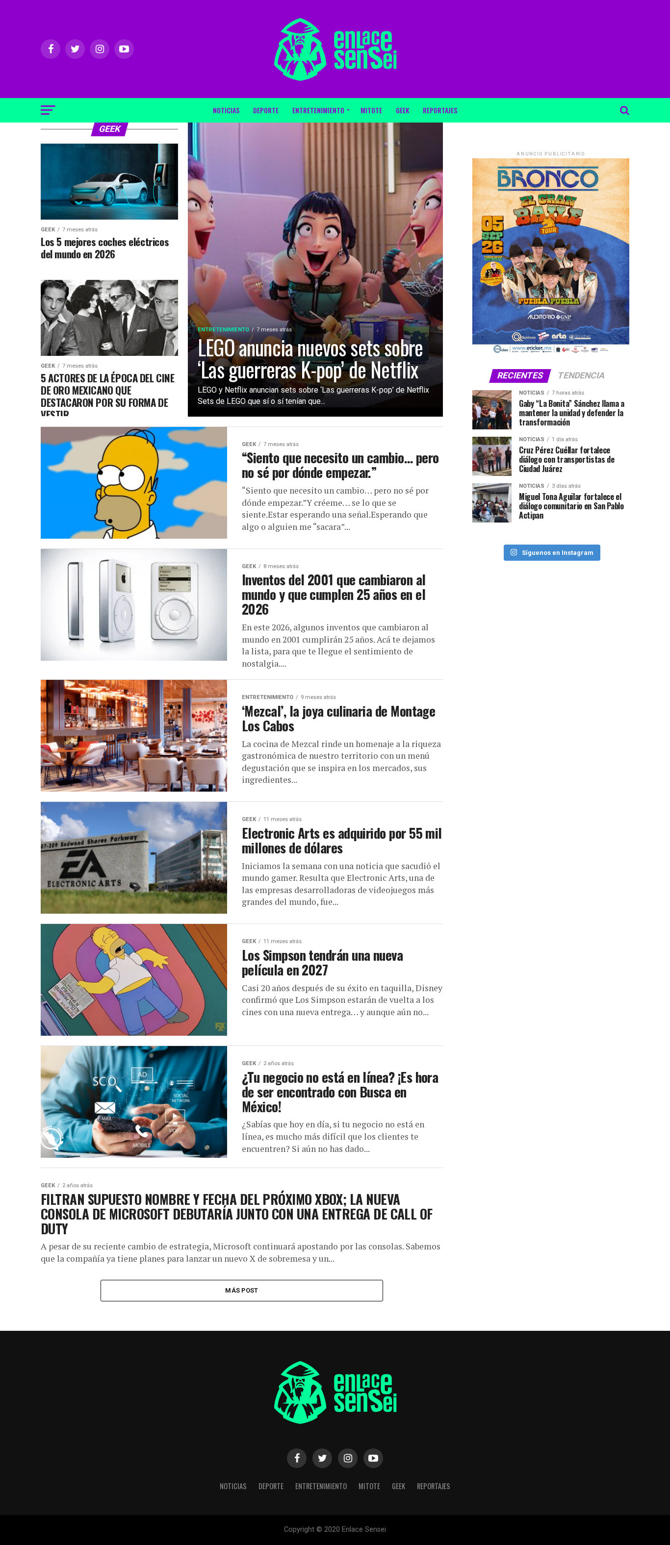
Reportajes (440, 110)
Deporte (266, 110)
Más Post (241, 1290)
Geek (402, 110)
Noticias (226, 110)
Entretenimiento (318, 110)
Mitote (371, 110)
